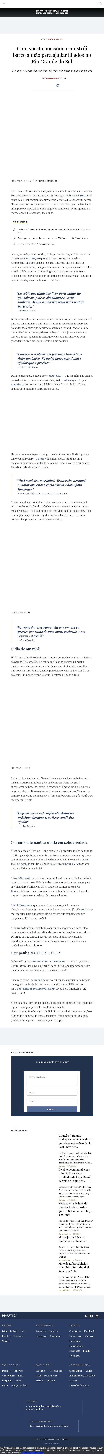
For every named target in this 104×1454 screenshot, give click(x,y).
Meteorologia (76, 1346)
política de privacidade (45, 1439)
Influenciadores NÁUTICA (82, 1375)
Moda (18, 1380)
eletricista (54, 376)
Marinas (89, 1336)
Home (43, 39)
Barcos (61, 1166)
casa (31, 267)
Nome (31, 1093)
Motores (53, 1331)
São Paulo (40, 1370)
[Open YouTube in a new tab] (57, 85)
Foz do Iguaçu (51, 1375)
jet (40, 868)
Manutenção (75, 1336)
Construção (75, 1331)
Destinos (6, 1370)
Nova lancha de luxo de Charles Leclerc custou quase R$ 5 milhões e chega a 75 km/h (75, 1209)
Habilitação (89, 1331)
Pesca (5, 1385)
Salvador (50, 1380)
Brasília (39, 1380)
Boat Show (43, 1365)
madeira (16, 384)
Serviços (75, 1325)
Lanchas (6, 1336)
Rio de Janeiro (55, 1370)
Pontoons (18, 1336)
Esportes (18, 1370)
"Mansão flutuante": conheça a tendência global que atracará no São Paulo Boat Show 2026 (75, 1141)
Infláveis (14, 1331)
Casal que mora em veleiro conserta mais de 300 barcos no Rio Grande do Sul (53, 238)
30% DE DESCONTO (59, 13)
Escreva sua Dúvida (38, 1077)
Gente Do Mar (64, 1260)
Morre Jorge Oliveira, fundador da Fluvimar (72, 1239)
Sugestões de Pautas (79, 1385)
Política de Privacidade (34, 1453)
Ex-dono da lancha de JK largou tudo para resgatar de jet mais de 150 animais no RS (54, 231)
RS (68, 195)
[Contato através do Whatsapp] (82, 1317)
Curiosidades (55, 39)
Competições (64, 1290)
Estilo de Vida (11, 1365)
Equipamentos (45, 1325)
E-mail (31, 1101)
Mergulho (7, 1380)
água (81, 195)
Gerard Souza (64, 864)
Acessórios (41, 1331)
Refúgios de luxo (19, 1385)
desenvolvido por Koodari (52, 1443)
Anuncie (73, 1380)
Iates (4, 1331)
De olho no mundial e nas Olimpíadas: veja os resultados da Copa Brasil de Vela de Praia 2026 (74, 1175)
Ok (23, 1453)
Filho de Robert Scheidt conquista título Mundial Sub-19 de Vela (73, 1267)
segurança (31, 258)
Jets (23, 1331)
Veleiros (6, 1341)
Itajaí (38, 1375)
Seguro (86, 1350)
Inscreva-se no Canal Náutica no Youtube (36, 244)
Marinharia (74, 1341)
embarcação (69, 380)
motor (42, 459)
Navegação (41, 1336)
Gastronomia (8, 1375)
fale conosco (62, 1439)
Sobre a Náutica (79, 1365)
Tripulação (74, 1355)
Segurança (55, 1336)
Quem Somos (75, 1370)
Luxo (20, 1375)
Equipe (88, 1370)
